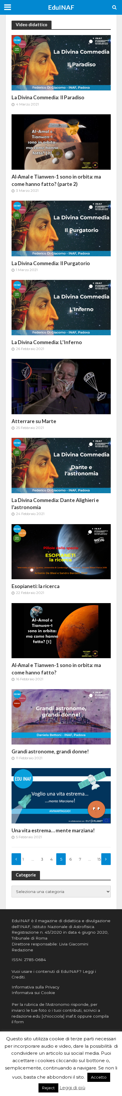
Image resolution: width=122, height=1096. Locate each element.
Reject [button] (48, 1087)
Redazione (22, 950)
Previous (16, 859)
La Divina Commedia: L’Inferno (47, 342)
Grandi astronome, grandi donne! (50, 751)
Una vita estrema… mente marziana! (53, 830)
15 (99, 859)
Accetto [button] (99, 1077)
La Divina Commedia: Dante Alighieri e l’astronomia (55, 503)
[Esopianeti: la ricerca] (61, 551)
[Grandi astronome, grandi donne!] (61, 716)
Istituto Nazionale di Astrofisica (63, 926)
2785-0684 (35, 959)
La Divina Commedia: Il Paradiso (48, 97)
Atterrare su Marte (34, 421)
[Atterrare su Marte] (61, 386)
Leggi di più (72, 1087)
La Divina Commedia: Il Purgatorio (51, 263)
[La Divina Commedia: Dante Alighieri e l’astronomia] (61, 465)
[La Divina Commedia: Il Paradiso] (61, 62)
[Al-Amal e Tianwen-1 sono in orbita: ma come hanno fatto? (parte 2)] (61, 141)
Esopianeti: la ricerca (36, 586)
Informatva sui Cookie (33, 992)
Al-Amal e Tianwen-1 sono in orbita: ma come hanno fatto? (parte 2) (56, 180)
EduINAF (61, 7)
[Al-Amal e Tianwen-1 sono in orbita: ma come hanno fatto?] (61, 630)
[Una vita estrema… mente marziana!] (61, 795)
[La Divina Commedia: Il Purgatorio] (61, 228)
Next (106, 859)
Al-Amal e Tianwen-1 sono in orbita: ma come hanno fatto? (56, 668)
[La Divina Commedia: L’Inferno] (61, 307)
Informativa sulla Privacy (35, 987)
